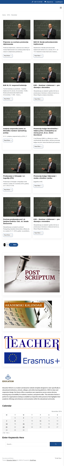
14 (6, 424)
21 (6, 427)
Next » (15, 244)
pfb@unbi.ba (50, 2)
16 (23, 424)
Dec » (8, 433)
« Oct (3, 433)
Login (56, 2)
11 (40, 421)
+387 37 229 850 (38, 2)
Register (61, 2)
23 (23, 427)
